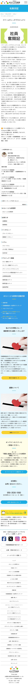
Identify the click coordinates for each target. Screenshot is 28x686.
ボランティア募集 (14, 630)
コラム (4, 242)
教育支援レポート (7, 283)
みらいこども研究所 (9, 208)
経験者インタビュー (7, 237)
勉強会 (24, 204)
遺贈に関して (14, 597)
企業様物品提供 (6, 276)
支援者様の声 (14, 634)
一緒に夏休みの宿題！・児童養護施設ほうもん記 (14, 172)
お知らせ (5, 217)
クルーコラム (6, 245)
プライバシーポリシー (14, 652)
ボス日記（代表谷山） (8, 249)
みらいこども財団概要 (14, 571)
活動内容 (5, 302)
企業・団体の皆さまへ (13, 550)
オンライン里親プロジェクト (10, 265)
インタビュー (6, 230)
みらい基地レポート (7, 261)
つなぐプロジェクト (8, 308)
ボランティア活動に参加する (14, 622)
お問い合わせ (14, 659)
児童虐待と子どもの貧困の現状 (14, 575)
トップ (14, 560)
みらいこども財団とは (14, 564)
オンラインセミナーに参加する (13, 472)
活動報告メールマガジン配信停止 (14, 648)
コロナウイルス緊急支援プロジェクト (12, 272)
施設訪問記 (5, 287)
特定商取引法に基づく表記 (14, 656)
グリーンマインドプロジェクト (10, 269)
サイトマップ (14, 663)
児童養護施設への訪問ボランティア (12, 305)
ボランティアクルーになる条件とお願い (14, 626)
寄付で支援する (13, 378)
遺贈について (13, 432)
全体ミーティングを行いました (10, 201)
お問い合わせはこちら (13, 502)
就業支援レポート (7, 280)
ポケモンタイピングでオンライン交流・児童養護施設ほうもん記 (14, 194)
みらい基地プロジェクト (11, 312)
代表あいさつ (14, 568)
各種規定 (4, 221)
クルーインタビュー (7, 233)
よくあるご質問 (14, 579)
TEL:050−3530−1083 (14, 680)
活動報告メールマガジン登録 (14, 645)
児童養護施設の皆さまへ (13, 545)
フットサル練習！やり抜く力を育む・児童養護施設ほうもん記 (14, 180)
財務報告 (4, 224)
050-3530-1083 (14, 492)
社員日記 (4, 253)
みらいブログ (12, 177)
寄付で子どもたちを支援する (14, 582)
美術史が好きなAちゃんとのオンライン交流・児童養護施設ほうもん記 (13, 187)
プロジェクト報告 (8, 258)
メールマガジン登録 (13, 555)
